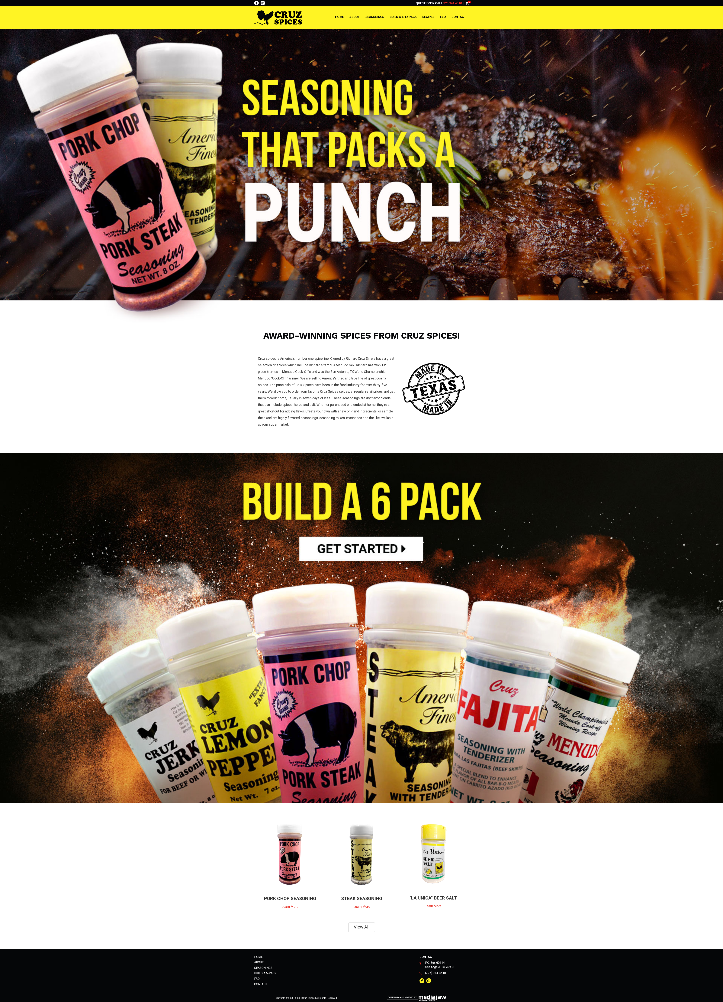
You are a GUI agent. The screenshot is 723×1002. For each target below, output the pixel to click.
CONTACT (458, 17)
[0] (467, 3)
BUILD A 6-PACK (265, 973)
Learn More (290, 907)
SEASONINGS (374, 17)
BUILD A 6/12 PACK (403, 17)
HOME (339, 17)
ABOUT (354, 17)
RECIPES (428, 17)
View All (362, 927)
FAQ (443, 17)
